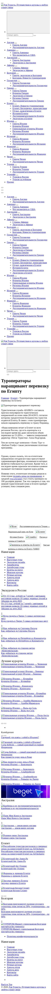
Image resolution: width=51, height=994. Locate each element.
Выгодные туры (14, 559)
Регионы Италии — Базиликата (16, 764)
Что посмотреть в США (23, 55)
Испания (11, 136)
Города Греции (19, 90)
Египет (10, 103)
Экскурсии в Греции (22, 95)
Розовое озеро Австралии (13, 838)
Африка (10, 65)
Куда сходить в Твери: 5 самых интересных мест (24, 621)
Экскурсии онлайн (16, 562)
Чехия (10, 156)
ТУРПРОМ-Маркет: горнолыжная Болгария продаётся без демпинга (22, 930)
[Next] (5, 723)
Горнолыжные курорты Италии (27, 128)
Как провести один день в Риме (16, 757)
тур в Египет (16, 479)
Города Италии (19, 123)
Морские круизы (15, 572)
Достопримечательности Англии (28, 47)
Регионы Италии (20, 131)
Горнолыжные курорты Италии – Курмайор (22, 696)
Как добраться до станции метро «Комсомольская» (17, 654)
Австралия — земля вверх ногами (17, 828)
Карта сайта (12, 585)
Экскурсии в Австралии (24, 62)
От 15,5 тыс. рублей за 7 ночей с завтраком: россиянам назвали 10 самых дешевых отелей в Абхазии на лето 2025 (24, 606)
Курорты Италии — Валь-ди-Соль (17, 710)
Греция (10, 88)
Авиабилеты (13, 565)
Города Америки (20, 52)
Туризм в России (20, 177)
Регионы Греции (20, 98)
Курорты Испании (21, 141)
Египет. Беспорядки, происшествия (29, 108)
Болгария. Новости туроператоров (29, 78)
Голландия (12, 80)
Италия (10, 121)
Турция (10, 164)
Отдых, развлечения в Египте (26, 111)
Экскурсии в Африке (22, 70)
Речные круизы (14, 575)
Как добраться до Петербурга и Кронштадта (22, 641)
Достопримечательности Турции (28, 172)
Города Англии (19, 45)
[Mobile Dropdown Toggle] (16, 43)
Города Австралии (21, 60)
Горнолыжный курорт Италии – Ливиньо (21, 674)
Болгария (11, 73)
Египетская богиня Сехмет (14, 890)
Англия (10, 42)
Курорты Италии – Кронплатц (16, 688)
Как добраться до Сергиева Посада (18, 631)
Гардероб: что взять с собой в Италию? (20, 737)
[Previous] (2, 723)
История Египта (20, 113)
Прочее (10, 182)
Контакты (11, 582)
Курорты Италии (20, 126)
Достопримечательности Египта (28, 116)
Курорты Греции (20, 93)
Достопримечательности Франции (29, 154)
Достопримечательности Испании (29, 144)
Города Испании (20, 139)
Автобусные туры (15, 567)
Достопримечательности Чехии (27, 161)
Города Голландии (21, 83)
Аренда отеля (13, 577)
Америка (11, 50)
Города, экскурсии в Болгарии (27, 75)
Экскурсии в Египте (22, 118)
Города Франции (20, 149)
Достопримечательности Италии (28, 134)
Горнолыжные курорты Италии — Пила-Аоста (24, 718)
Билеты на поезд (15, 570)
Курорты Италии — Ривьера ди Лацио (20, 779)
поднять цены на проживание (27, 476)
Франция (11, 146)
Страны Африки (20, 68)
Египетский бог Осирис (13, 868)
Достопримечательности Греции (28, 101)
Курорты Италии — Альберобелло (18, 772)
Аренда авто (13, 580)
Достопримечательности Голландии (29, 85)
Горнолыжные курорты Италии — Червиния (23, 666)
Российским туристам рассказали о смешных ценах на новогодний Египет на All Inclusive (23, 852)
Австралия (12, 57)
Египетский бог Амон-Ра (13, 861)
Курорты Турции (20, 169)
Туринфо (11, 174)
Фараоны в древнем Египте (14, 876)
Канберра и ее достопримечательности (20, 808)
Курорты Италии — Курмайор (16, 681)
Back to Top (6, 984)
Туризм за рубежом (21, 179)
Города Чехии (19, 159)
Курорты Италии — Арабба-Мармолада (20, 703)
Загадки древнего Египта (13, 883)
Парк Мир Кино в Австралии (15, 818)
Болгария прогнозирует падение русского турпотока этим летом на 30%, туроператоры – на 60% (25, 914)
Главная (10, 557)
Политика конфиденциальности (22, 936)
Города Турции (19, 167)
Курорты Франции (21, 151)
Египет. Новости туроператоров (28, 106)
